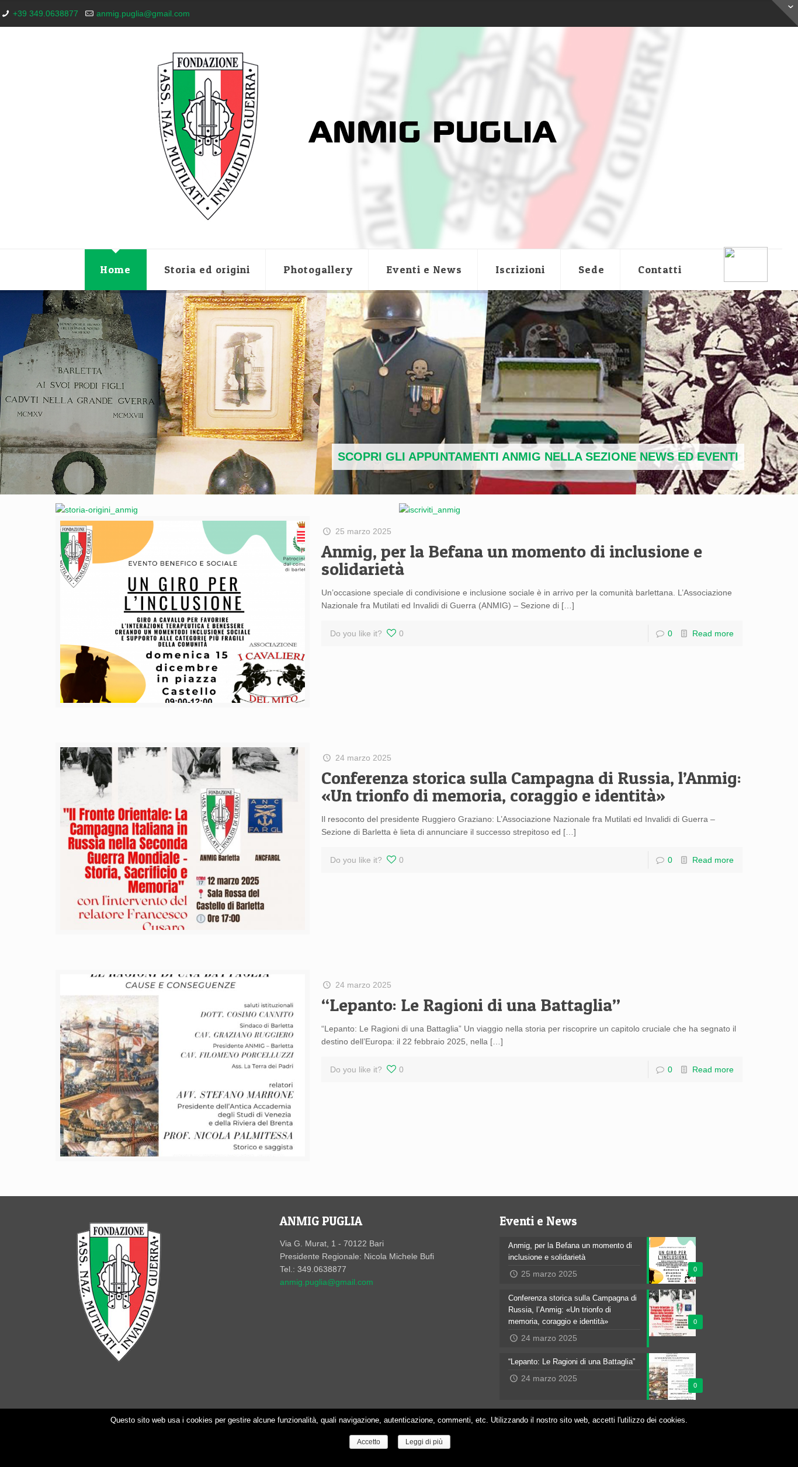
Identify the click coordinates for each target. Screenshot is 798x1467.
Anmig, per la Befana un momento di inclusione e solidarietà (511, 560)
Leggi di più (424, 1442)
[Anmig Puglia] (391, 138)
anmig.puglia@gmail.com (143, 13)
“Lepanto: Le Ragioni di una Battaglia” (470, 1004)
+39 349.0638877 (45, 13)
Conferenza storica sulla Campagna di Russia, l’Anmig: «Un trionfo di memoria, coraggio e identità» (531, 786)
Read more (713, 633)
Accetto (368, 1442)
